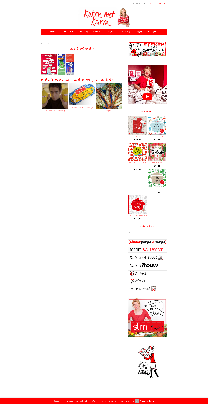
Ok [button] (137, 401)
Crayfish (109, 110)
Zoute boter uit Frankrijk (82, 107)
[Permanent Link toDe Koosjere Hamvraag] (55, 107)
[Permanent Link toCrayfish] (109, 107)
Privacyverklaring (147, 401)
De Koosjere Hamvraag (54, 110)
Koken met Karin (104, 18)
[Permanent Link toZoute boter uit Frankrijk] (82, 104)
